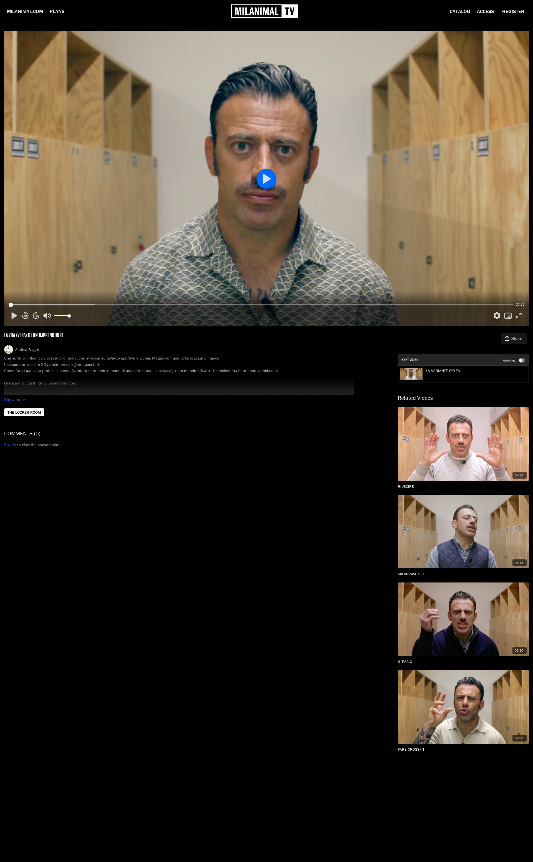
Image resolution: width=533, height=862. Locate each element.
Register (513, 11)
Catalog (460, 11)
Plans (57, 11)
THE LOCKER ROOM (24, 412)
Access (485, 11)
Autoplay (509, 360)
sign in (10, 444)
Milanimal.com (25, 11)
